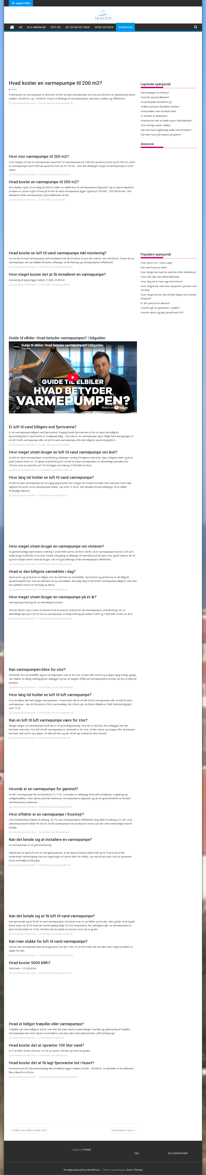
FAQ (136, 1153)
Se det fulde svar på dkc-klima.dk (54, 737)
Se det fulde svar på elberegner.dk (55, 469)
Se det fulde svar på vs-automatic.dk (56, 712)
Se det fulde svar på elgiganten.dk (55, 806)
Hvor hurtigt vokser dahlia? (156, 125)
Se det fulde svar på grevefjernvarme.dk (58, 1076)
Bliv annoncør (36, 27)
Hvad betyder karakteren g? (156, 101)
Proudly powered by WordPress (82, 1169)
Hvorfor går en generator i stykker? (160, 307)
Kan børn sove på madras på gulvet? (161, 134)
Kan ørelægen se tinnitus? (155, 92)
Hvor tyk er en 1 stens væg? (156, 262)
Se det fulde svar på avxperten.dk (55, 972)
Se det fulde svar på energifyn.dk (55, 865)
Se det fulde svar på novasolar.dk (55, 174)
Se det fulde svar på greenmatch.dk (56, 103)
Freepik (87, 1149)
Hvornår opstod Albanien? (155, 97)
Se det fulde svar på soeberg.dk (54, 832)
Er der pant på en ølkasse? (155, 303)
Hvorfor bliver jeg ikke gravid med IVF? (162, 312)
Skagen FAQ (125, 27)
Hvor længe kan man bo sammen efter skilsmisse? (168, 272)
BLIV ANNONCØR (178, 1153)
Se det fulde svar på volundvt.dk (54, 284)
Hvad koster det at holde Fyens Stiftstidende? (166, 120)
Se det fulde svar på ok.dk (51, 1037)
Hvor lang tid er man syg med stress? (162, 281)
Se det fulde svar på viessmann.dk (55, 564)
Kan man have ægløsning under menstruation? (166, 129)
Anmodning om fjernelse (23, 103)
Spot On (56, 27)
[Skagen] (12, 27)
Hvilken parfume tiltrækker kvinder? (160, 106)
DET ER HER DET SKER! (78, 27)
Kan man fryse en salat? (154, 267)
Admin (14, 89)
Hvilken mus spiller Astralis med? (30, 1130)
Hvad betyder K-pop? (122, 1130)
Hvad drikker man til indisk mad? (158, 111)
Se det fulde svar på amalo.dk (53, 495)
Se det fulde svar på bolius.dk (53, 589)
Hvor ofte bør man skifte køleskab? (160, 276)
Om (20, 27)
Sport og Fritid (104, 27)
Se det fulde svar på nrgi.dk (52, 199)
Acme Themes (135, 1169)
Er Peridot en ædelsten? (154, 115)
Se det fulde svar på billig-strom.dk (55, 618)
